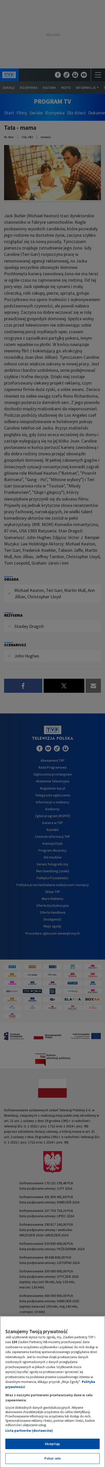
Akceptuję (52, 1444)
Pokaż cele (52, 1458)
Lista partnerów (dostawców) (29, 1430)
